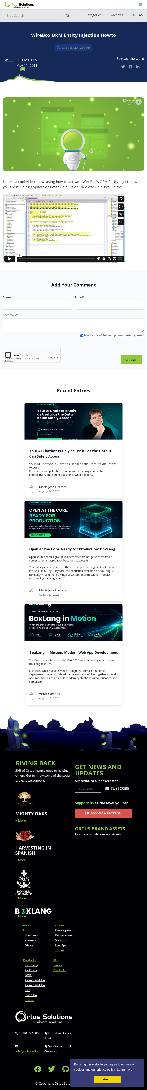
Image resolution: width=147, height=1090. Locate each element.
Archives (117, 15)
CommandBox (35, 980)
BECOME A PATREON (106, 813)
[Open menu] (140, 4)
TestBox (31, 995)
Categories (94, 15)
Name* (8, 297)
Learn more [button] (124, 1069)
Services (59, 925)
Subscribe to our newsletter (96, 781)
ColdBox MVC (70, 47)
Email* (79, 297)
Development (64, 930)
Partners (31, 935)
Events (57, 965)
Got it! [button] (107, 1079)
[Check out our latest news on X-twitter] (52, 1069)
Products (29, 960)
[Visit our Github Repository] (66, 1069)
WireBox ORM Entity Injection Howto (73, 35)
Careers (31, 940)
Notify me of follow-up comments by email (113, 335)
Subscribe (120, 788)
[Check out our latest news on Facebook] (38, 1069)
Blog (56, 960)
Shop (29, 945)
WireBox (85, 47)
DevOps (60, 945)
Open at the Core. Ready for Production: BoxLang (72, 549)
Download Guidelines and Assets (98, 834)
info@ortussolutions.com (33, 1051)
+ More (20, 820)
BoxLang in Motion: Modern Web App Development (73, 652)
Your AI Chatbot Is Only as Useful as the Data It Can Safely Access (70, 454)
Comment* (11, 315)
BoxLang (31, 965)
